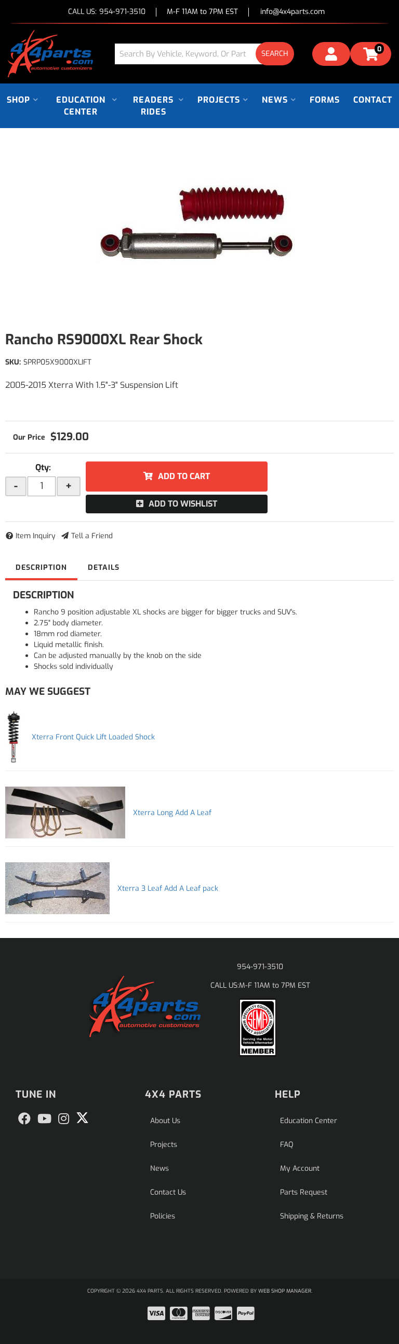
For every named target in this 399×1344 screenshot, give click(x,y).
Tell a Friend (92, 536)
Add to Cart (184, 476)
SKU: (13, 362)
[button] (208, 53)
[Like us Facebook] (24, 1119)
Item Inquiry (36, 536)
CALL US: (106, 12)
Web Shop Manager (284, 1290)
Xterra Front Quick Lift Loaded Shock (93, 737)
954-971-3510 (260, 967)
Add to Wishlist (183, 503)
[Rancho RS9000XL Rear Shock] (199, 224)
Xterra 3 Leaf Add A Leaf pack (167, 888)
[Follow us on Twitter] (82, 1118)
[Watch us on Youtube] (44, 1119)
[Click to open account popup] (331, 55)
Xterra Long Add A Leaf (172, 813)
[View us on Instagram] (63, 1119)
